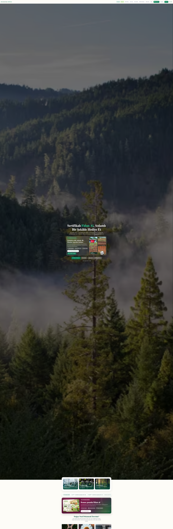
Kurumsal (131, 1)
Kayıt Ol (166, 1)
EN (171, 1)
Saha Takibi (136, 1)
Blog (151, 1)
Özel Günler (127, 1)
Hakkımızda (147, 1)
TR (169, 1)
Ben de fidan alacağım (72, 253)
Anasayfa (118, 1)
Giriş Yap (162, 1)
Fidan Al (122, 1)
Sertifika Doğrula (141, 1)
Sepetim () (157, 1)
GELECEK (7, 1)
